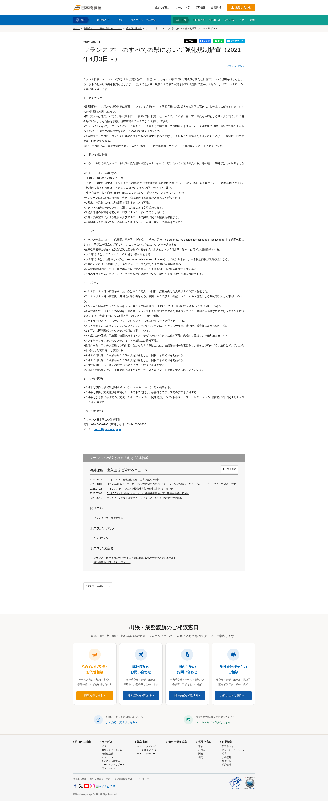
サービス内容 (182, 7)
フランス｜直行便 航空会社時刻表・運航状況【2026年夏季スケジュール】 (135, 557)
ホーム (76, 28)
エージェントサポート (113, 764)
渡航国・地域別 (134, 28)
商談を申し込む (93, 695)
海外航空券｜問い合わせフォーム (112, 562)
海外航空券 (107, 753)
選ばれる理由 (162, 7)
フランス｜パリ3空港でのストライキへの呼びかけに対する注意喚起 (144, 498)
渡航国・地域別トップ (98, 586)
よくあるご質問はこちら (120, 722)
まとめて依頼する (111, 761)
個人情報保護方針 (123, 779)
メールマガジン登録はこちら (213, 722)
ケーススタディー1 (147, 746)
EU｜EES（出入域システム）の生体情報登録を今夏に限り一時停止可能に (148, 493)
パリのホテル (101, 537)
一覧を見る (230, 469)
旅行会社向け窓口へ (232, 695)
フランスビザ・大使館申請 (108, 517)
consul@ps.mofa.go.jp (107, 429)
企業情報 (216, 7)
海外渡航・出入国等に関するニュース (103, 28)
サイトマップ (142, 779)
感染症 (241, 65)
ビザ (104, 746)
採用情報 (200, 7)
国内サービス (108, 768)
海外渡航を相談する (140, 695)
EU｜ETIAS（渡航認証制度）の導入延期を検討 (133, 479)
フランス (231, 65)
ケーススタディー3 (147, 753)
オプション (107, 757)
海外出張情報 (80, 779)
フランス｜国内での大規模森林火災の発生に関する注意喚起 (140, 488)
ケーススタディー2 (147, 750)
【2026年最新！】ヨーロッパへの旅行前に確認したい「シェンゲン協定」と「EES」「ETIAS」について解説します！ (172, 484)
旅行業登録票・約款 (100, 779)
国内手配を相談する (186, 695)
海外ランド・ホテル (112, 750)
